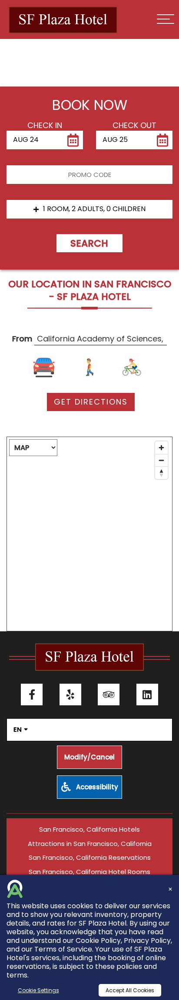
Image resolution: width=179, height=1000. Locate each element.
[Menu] (165, 19)
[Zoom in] (161, 447)
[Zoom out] (161, 460)
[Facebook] (32, 694)
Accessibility (96, 786)
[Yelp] (70, 694)
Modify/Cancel (89, 757)
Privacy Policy (147, 940)
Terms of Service (63, 949)
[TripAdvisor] (108, 694)
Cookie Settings (38, 990)
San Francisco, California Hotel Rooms (89, 871)
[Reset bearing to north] (161, 472)
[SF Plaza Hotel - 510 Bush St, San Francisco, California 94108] (63, 19)
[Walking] (90, 367)
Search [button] (89, 243)
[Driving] (50, 367)
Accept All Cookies (130, 990)
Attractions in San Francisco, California (90, 843)
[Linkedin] (147, 694)
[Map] (89, 534)
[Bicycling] (130, 367)
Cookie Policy (98, 940)
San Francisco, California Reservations (90, 857)
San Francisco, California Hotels (89, 829)
